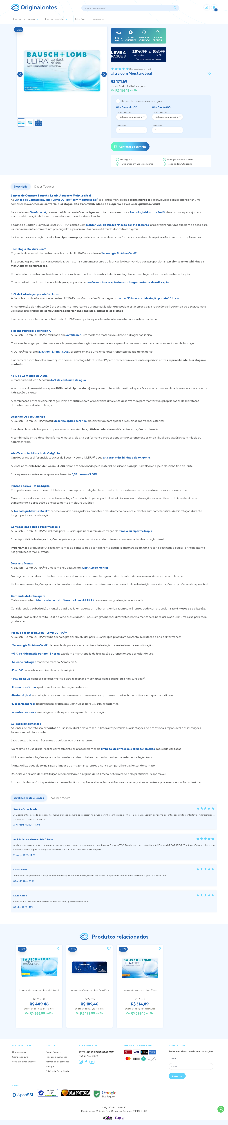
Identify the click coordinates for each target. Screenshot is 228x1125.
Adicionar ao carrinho (132, 146)
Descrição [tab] (20, 186)
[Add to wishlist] (209, 73)
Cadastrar (177, 1076)
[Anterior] (20, 74)
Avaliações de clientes (29, 798)
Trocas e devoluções (56, 1056)
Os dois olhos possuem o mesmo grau (141, 101)
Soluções (79, 19)
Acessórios (98, 19)
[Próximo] (104, 74)
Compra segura (20, 1056)
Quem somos (19, 1052)
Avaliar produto (60, 798)
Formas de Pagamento (24, 1061)
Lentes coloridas (54, 19)
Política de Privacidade (57, 1071)
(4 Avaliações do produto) (140, 69)
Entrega (50, 1066)
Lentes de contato (24, 19)
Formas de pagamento (57, 1061)
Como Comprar (54, 1052)
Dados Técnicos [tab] (44, 186)
